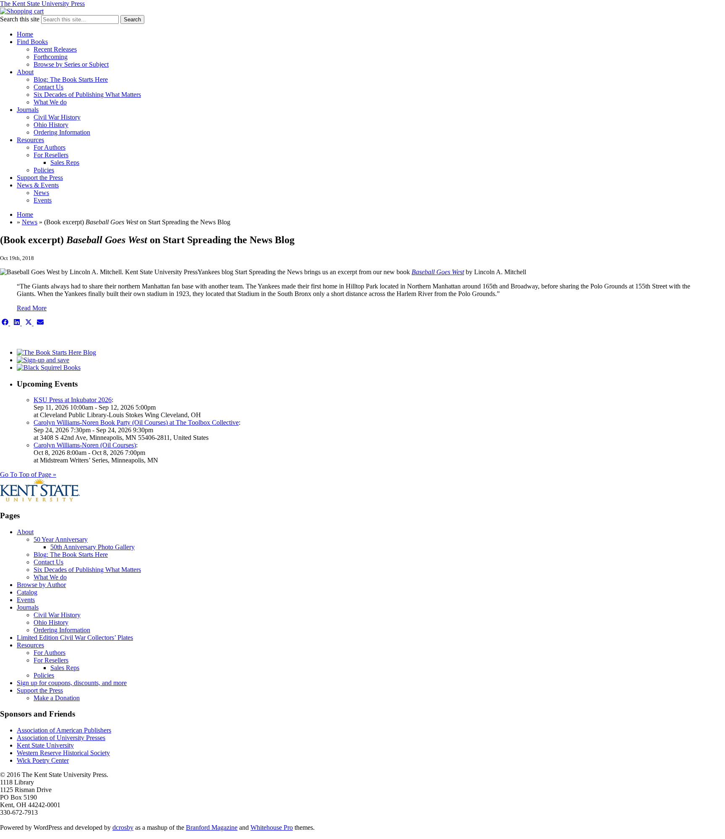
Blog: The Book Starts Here (71, 79)
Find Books (32, 41)
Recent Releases (55, 49)
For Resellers (51, 154)
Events (43, 200)
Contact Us (48, 87)
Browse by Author (41, 584)
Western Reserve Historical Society (63, 752)
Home (25, 34)
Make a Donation (57, 697)
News (41, 192)
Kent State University (45, 745)
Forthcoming (51, 56)
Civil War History (57, 117)
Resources (30, 139)
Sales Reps (64, 162)
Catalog (27, 592)
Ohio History (51, 124)
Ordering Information (62, 132)
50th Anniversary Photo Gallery (92, 547)
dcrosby (122, 827)
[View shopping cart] (22, 11)
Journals (28, 109)
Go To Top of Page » (28, 474)
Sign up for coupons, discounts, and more (72, 682)
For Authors (49, 147)
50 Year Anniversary (61, 539)
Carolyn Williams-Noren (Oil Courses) (85, 445)
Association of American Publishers (64, 730)
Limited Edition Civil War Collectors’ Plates (75, 637)
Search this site (19, 19)
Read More (32, 308)
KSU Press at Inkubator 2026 (73, 399)
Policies (44, 170)
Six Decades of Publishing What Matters (87, 94)
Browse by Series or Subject (71, 64)
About (25, 71)
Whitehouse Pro (271, 827)
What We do (50, 102)
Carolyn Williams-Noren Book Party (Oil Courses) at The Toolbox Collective (136, 422)
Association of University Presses (61, 737)
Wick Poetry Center (43, 760)
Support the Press (40, 177)
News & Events (38, 185)
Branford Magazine (211, 827)
